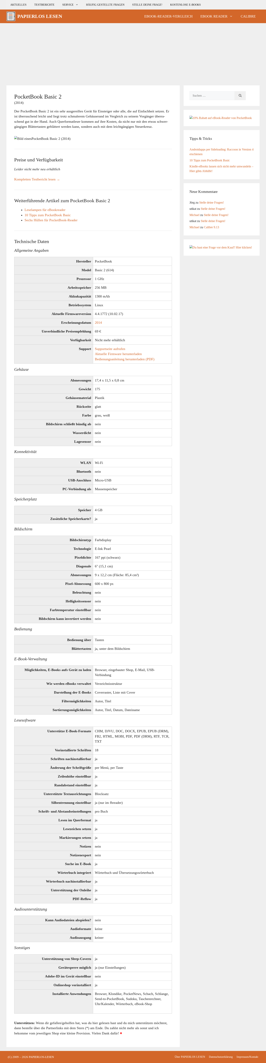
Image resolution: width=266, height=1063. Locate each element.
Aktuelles (18, 4)
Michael (194, 215)
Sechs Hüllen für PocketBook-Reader (51, 220)
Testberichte (44, 4)
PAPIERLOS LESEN (39, 16)
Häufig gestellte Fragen (105, 4)
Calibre (248, 16)
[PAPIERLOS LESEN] (10, 16)
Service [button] (68, 4)
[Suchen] (240, 95)
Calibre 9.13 (211, 227)
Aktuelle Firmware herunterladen (118, 354)
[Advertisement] (133, 52)
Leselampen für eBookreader (45, 210)
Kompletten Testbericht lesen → (37, 179)
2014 (98, 323)
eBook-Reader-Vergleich (168, 16)
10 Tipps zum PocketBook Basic (48, 215)
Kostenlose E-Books (185, 4)
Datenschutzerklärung (221, 1056)
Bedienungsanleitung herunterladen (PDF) (124, 359)
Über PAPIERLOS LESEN (190, 1056)
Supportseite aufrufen (110, 349)
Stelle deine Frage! (147, 4)
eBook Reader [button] (213, 16)
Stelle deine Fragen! (211, 202)
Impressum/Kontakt (247, 1056)
